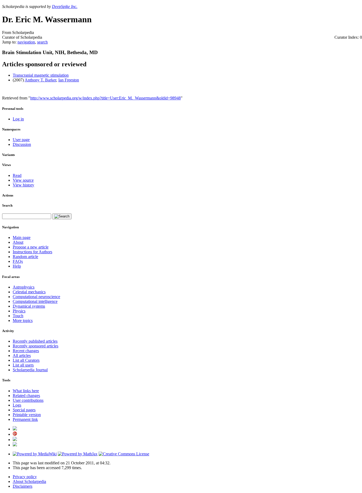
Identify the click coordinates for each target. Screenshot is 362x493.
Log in (18, 119)
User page (21, 139)
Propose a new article (30, 247)
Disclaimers (22, 486)
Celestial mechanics (29, 292)
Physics (19, 311)
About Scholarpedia (29, 481)
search (42, 42)
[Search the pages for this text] (62, 216)
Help (17, 266)
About (18, 242)
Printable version (27, 414)
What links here (26, 391)
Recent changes (26, 350)
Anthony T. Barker (40, 80)
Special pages (24, 410)
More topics (23, 320)
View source (23, 180)
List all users (23, 365)
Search (7, 205)
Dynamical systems (29, 306)
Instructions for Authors (32, 252)
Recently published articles (35, 341)
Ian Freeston (68, 80)
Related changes (26, 395)
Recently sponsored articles (35, 346)
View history (23, 185)
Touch (18, 315)
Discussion (22, 144)
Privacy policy (25, 476)
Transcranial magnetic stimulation (41, 75)
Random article (25, 256)
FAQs (18, 261)
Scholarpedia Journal (30, 370)
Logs (17, 405)
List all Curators (26, 360)
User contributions (28, 400)
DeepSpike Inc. (64, 6)
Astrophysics (23, 287)
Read (17, 175)
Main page (21, 237)
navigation (26, 42)
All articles (22, 355)
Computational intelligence (35, 301)
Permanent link (25, 419)
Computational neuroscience (36, 296)
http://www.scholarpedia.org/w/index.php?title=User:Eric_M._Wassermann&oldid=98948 (105, 98)
